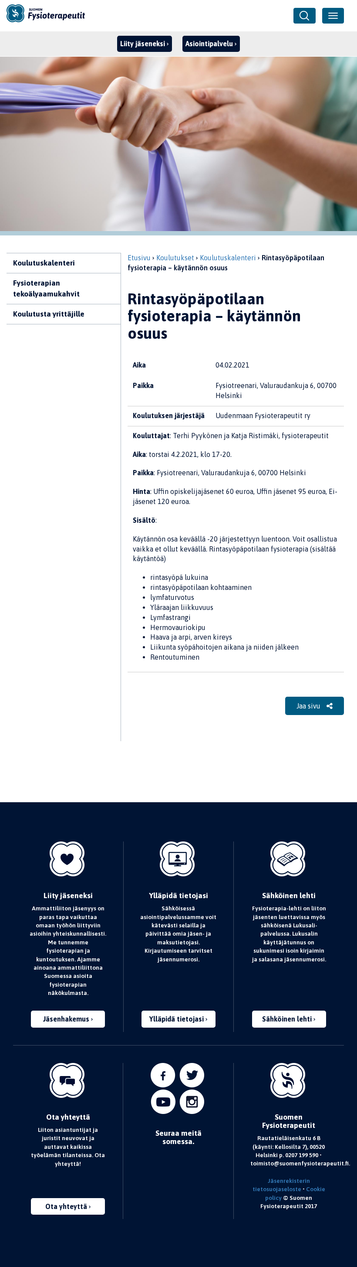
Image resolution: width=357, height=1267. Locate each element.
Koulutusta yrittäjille (48, 314)
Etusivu (139, 258)
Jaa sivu (309, 706)
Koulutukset (175, 258)
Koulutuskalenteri (44, 263)
